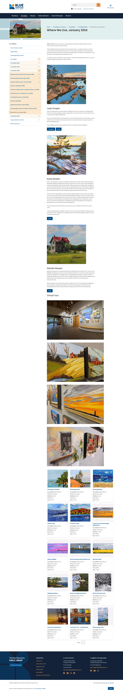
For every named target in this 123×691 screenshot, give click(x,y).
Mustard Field (97, 559)
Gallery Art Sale (40, 666)
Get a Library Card (41, 663)
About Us (68, 16)
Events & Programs (57, 16)
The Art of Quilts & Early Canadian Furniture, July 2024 (25, 89)
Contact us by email (16, 665)
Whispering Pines (52, 593)
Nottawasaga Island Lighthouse (80, 559)
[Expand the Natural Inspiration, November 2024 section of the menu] (39, 78)
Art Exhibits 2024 (82, 27)
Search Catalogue (77, 8)
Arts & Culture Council (16, 47)
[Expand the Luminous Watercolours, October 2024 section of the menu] (39, 82)
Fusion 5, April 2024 (16, 101)
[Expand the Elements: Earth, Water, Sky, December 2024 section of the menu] (39, 74)
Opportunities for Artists (17, 119)
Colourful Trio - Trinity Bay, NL (79, 627)
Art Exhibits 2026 (15, 63)
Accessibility (39, 672)
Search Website (90, 8)
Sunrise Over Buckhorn (54, 627)
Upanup (112, 682)
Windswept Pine (75, 489)
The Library (15, 16)
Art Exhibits (72, 27)
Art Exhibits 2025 (15, 66)
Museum (32, 16)
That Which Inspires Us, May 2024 (19, 97)
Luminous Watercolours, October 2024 (21, 82)
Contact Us (39, 660)
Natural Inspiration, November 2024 (20, 78)
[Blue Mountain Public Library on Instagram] (71, 673)
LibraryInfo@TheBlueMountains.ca (72, 669)
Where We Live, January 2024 (18, 112)
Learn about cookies (40, 688)
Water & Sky (51, 523)
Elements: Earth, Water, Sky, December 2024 (22, 74)
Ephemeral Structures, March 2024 (20, 104)
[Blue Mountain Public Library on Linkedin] (74, 673)
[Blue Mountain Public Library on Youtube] (68, 673)
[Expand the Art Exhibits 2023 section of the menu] (39, 116)
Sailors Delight (51, 559)
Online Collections (43, 16)
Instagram (51, 129)
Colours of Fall (74, 523)
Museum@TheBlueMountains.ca (98, 667)
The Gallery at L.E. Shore (59, 27)
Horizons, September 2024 (18, 85)
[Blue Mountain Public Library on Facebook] (64, 673)
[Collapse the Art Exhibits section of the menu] (39, 59)
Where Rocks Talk (98, 627)
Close (110, 688)
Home (48, 27)
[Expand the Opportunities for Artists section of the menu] (39, 119)
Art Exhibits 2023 (15, 116)
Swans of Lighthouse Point (78, 593)
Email (58, 129)
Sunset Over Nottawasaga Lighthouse (101, 524)
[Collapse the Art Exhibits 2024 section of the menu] (39, 70)
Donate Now (39, 669)
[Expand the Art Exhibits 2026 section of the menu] (39, 63)
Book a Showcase (15, 123)
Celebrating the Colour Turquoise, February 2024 (23, 108)
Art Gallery (24, 16)
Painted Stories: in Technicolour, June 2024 (22, 93)
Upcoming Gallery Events (17, 55)
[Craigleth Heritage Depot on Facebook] (91, 671)
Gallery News (14, 51)
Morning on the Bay (53, 489)
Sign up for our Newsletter (43, 675)
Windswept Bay (97, 489)
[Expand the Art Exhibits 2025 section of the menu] (39, 66)
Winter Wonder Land (99, 593)
